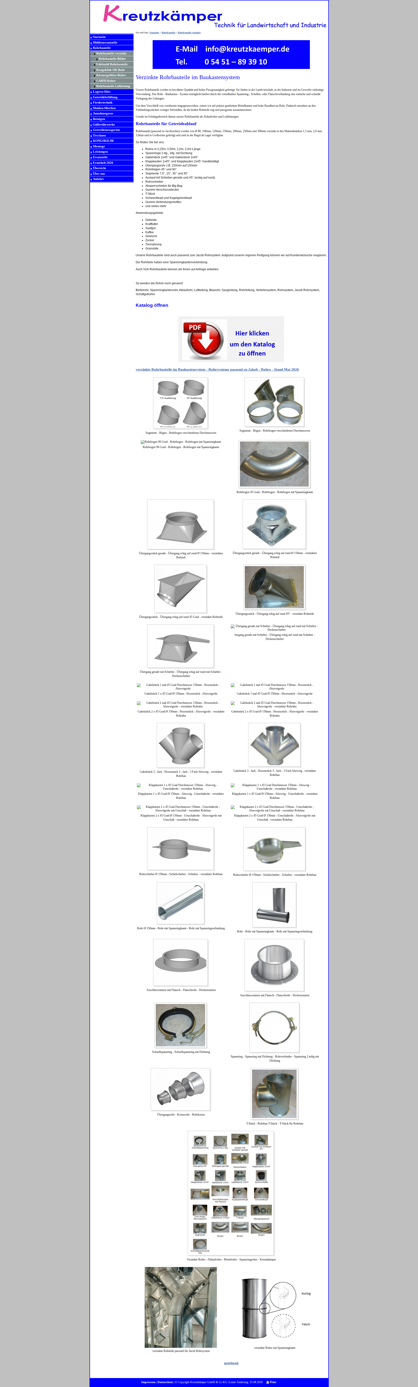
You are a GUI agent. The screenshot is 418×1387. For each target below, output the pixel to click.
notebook (231, 1363)
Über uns (99, 173)
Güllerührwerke (104, 124)
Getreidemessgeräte (106, 130)
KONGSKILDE (103, 140)
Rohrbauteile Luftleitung (113, 86)
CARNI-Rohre (106, 80)
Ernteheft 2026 (103, 163)
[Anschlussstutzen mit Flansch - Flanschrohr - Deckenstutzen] (181, 962)
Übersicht (99, 168)
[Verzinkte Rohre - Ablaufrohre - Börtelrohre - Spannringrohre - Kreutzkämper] (231, 1193)
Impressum (148, 1382)
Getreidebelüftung (105, 97)
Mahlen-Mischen (104, 108)
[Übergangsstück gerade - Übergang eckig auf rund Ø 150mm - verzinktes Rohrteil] (274, 524)
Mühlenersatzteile (105, 42)
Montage (99, 146)
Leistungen (100, 151)
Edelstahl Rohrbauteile (112, 64)
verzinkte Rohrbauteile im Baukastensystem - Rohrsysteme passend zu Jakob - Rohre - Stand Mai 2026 (217, 369)
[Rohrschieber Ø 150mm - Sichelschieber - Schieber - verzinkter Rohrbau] (181, 849)
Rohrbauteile (102, 48)
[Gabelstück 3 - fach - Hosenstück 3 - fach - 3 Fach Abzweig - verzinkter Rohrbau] (181, 745)
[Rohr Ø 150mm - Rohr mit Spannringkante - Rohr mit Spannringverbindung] (181, 903)
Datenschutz (165, 1382)
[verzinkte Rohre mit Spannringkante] (275, 1305)
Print (272, 1382)
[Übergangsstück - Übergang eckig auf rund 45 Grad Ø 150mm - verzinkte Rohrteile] (181, 589)
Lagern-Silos (102, 91)
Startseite (99, 37)
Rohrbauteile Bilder (112, 58)
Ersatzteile (100, 157)
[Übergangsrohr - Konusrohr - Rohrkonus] (180, 1089)
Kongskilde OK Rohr (110, 70)
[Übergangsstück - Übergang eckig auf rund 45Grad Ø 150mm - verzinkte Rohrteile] (274, 587)
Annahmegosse (103, 113)
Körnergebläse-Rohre (111, 75)
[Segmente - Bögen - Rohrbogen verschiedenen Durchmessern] (274, 402)
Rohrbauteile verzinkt (111, 53)
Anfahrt (98, 179)
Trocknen (99, 135)
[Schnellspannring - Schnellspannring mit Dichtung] (181, 1025)
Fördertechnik (102, 102)
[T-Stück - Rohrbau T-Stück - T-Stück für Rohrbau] (274, 1094)
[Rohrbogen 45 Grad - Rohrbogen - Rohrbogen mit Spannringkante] (274, 464)
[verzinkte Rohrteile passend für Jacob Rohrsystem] (180, 1307)
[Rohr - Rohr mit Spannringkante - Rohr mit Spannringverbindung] (274, 905)
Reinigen (99, 119)
